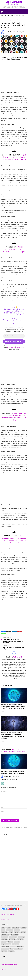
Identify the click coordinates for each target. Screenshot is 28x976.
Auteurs (3, 959)
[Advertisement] (14, 76)
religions (11, 941)
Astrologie (24, 927)
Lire (3, 711)
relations (4, 941)
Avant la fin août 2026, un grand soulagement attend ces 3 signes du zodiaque (12, 736)
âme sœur (4, 951)
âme (12, 948)
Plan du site (3, 969)
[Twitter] (5, 909)
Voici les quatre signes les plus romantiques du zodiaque (14, 249)
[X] (8, 631)
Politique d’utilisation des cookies (9, 964)
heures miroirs (15, 934)
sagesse (17, 941)
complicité (4, 932)
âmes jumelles (19, 948)
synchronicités (5, 946)
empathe (17, 932)
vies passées (5, 948)
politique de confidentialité (14, 347)
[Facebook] (3, 631)
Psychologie (20, 939)
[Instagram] (8, 909)
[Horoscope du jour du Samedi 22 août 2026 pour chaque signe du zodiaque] (14, 695)
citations (17, 930)
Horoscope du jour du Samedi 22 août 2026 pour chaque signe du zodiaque (13, 707)
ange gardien (16, 927)
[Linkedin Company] (14, 909)
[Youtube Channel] (17, 909)
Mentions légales (5, 919)
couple (11, 932)
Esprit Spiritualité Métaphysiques (14, 3)
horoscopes (5, 937)
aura (3, 930)
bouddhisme (10, 930)
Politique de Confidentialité (7, 914)
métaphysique (13, 937)
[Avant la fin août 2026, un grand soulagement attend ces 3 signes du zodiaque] (14, 723)
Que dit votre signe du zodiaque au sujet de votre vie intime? (14, 157)
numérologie (22, 937)
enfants (23, 932)
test (12, 946)
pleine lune (12, 939)
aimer (3, 927)
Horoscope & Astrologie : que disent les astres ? (11, 704)
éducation (12, 951)
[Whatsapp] (3, 633)
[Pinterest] (19, 631)
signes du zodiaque (6, 944)
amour (9, 927)
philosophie (4, 939)
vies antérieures (19, 946)
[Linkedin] (14, 631)
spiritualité (16, 944)
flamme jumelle (5, 934)
